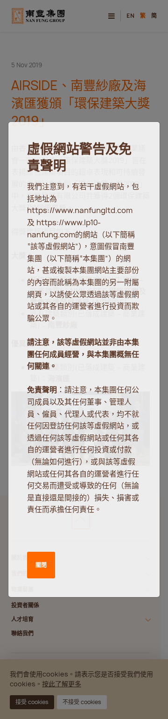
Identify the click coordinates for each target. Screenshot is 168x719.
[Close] (141, 138)
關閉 (41, 565)
